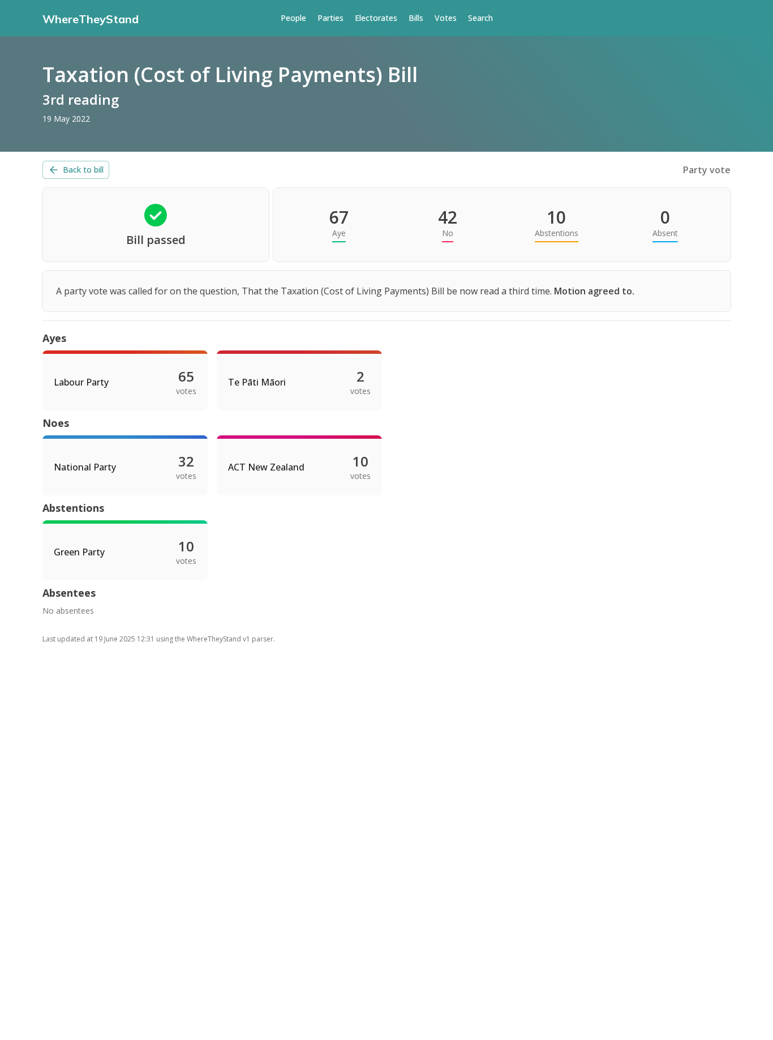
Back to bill (83, 169)
